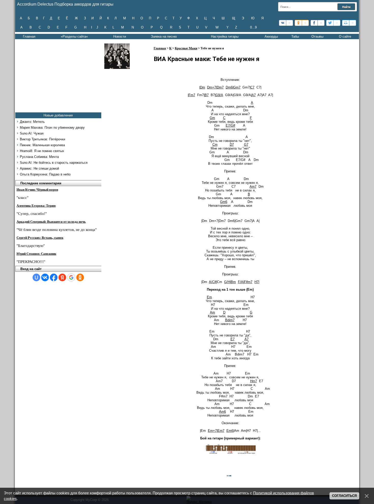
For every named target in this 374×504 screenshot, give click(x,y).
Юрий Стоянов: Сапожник (36, 254)
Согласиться (344, 496)
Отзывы (317, 36)
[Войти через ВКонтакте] (45, 277)
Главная (29, 36)
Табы (295, 36)
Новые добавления (58, 115)
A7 (254, 95)
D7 (232, 144)
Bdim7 (230, 320)
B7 (207, 95)
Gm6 (223, 202)
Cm (215, 144)
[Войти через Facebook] (53, 277)
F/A (240, 282)
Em (209, 297)
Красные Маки (186, 48)
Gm (212, 118)
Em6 (229, 431)
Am (212, 312)
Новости (119, 36)
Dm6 (229, 87)
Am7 (253, 186)
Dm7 (220, 87)
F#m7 (248, 282)
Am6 (222, 411)
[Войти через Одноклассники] (80, 277)
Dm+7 (211, 87)
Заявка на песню (164, 36)
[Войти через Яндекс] (62, 277)
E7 (233, 339)
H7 (256, 282)
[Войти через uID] (36, 277)
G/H (227, 282)
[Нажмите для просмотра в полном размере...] (230, 453)
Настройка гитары (224, 36)
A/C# (212, 282)
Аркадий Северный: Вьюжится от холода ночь (51, 222)
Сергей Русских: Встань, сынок (40, 238)
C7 (252, 87)
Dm (202, 87)
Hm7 (253, 381)
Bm (233, 282)
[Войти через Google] (71, 277)
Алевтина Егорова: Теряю (36, 205)
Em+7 (212, 431)
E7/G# (230, 125)
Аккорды (271, 36)
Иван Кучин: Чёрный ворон (37, 189)
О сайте (345, 36)
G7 (246, 144)
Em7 (221, 431)
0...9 (253, 27)
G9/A (219, 95)
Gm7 (236, 87)
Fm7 (192, 95)
